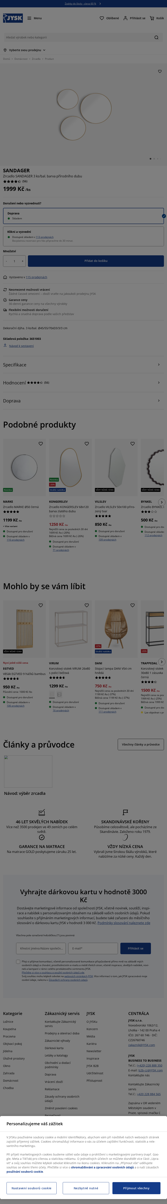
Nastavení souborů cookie (32, 1188)
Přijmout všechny (136, 1188)
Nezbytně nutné (86, 1188)
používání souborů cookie (25, 1172)
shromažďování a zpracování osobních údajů (102, 1167)
